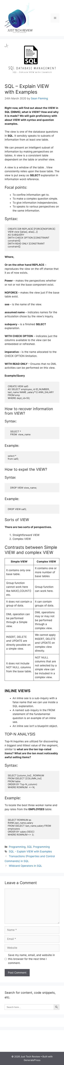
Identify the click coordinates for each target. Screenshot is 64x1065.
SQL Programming (38, 846)
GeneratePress (32, 1060)
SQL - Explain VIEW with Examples (30, 851)
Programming (17, 846)
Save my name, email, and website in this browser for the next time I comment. (31, 959)
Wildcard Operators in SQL (25, 865)
